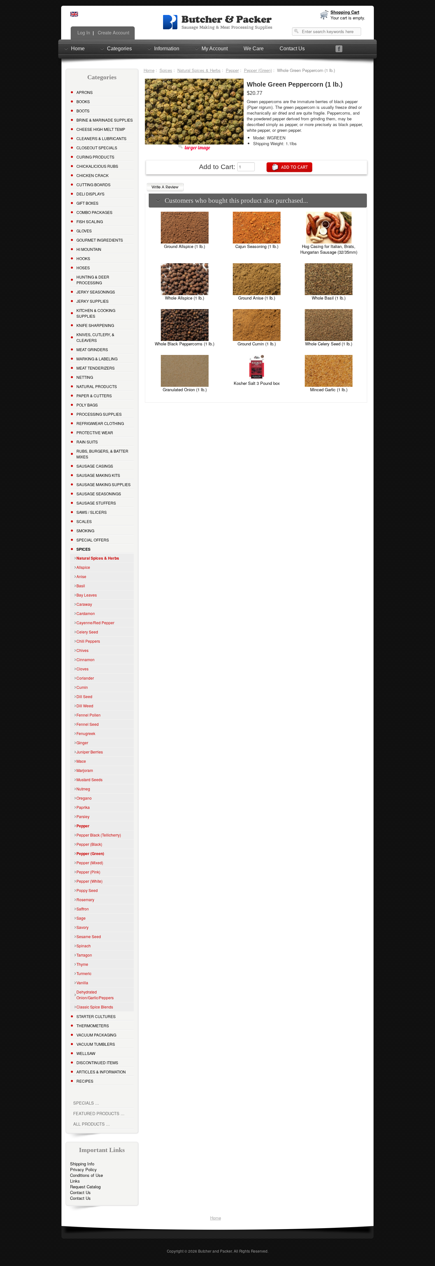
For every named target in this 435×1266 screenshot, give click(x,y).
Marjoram (84, 770)
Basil (80, 585)
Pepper (232, 70)
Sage (81, 918)
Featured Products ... (99, 1113)
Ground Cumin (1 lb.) (257, 344)
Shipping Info (82, 1164)
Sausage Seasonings (98, 493)
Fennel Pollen (88, 715)
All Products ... (91, 1124)
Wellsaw (85, 1053)
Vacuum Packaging (96, 1034)
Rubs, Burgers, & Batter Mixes (102, 453)
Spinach (83, 945)
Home (78, 48)
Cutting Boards (93, 184)
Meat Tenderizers (95, 368)
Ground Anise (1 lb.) (256, 298)
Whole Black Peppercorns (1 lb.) (184, 344)
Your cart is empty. (348, 18)
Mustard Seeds (89, 779)
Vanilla (82, 982)
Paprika (83, 807)
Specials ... (86, 1103)
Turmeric (83, 973)
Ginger (82, 742)
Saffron (82, 908)
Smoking (85, 530)
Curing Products (95, 156)
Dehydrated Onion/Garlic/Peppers (95, 994)
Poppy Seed (87, 890)
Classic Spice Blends (94, 1006)
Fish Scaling (89, 221)
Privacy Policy (83, 1169)
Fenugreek (85, 733)
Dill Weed (84, 705)
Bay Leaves (86, 595)
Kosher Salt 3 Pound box (257, 383)
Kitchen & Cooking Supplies (95, 313)
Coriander (85, 678)
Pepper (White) (89, 881)
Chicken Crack (92, 175)
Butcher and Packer (215, 1251)
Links (75, 1181)
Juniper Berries (89, 751)
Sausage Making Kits (98, 475)
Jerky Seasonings (95, 291)
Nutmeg (83, 788)
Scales (84, 521)
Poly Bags (87, 404)
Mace (81, 761)
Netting (84, 377)
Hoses (83, 267)
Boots (82, 110)
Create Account (112, 32)
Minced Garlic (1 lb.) (328, 389)
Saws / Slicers (91, 512)
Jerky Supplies (92, 301)
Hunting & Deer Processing (92, 279)
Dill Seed (84, 696)
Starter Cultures (96, 1016)
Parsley (82, 816)
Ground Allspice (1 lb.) (184, 246)
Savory (82, 927)
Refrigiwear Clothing (100, 423)
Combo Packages (94, 212)
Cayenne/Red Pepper (95, 622)
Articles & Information (101, 1071)
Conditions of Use (86, 1175)
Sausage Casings (94, 466)
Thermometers (92, 1025)
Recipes (84, 1081)
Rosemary (85, 899)
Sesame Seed (88, 936)
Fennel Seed (87, 724)
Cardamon (85, 613)
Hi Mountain (88, 249)
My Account (215, 48)
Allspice (83, 567)
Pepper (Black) (89, 844)
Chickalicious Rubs (97, 166)
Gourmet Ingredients (99, 240)
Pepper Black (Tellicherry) (98, 835)
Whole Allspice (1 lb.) (184, 298)
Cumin (82, 687)
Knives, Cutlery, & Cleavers (95, 337)
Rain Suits (87, 441)
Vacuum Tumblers (95, 1044)
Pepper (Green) (258, 70)
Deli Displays (90, 193)
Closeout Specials (96, 147)
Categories (119, 48)
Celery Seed (87, 631)
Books (83, 101)
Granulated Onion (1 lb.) (185, 389)
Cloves (82, 668)
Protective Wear (94, 432)
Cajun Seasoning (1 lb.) (256, 246)
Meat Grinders (92, 349)
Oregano (84, 798)
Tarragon (84, 955)
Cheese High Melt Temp (100, 129)
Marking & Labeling (97, 358)
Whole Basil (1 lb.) (329, 298)
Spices (166, 70)
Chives (82, 650)
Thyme (82, 964)
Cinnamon (85, 659)
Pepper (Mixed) (89, 862)
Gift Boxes (87, 203)
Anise (81, 576)
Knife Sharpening (95, 325)
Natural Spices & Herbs (199, 70)
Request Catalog (85, 1187)
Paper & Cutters (94, 395)
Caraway (84, 604)
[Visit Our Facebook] (339, 49)
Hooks (83, 258)
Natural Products (96, 386)
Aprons (84, 92)
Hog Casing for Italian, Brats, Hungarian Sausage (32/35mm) (328, 249)
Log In (83, 32)
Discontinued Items (97, 1062)
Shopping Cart (345, 12)
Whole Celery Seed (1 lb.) (328, 344)
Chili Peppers (88, 641)
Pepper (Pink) (88, 871)
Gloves (84, 230)
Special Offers (92, 539)
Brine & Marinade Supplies (104, 120)
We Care (254, 48)
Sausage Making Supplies (103, 484)
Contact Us (292, 48)
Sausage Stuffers (96, 503)
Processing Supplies (99, 414)
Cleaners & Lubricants (101, 138)
